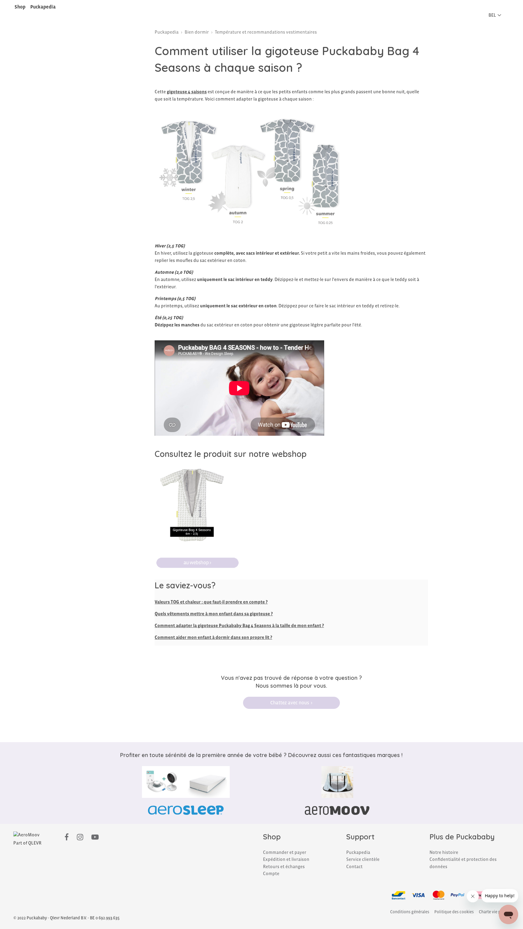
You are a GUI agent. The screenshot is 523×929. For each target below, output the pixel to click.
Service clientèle (363, 859)
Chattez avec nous (289, 702)
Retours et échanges (284, 866)
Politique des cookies (454, 912)
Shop (20, 6)
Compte (271, 873)
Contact (354, 866)
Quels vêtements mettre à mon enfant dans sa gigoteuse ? (214, 613)
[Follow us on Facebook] (66, 837)
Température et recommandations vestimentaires (266, 32)
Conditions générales (409, 912)
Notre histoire (443, 852)
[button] (496, 15)
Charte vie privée (494, 912)
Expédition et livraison (286, 859)
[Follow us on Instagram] (80, 837)
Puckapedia (43, 6)
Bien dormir (197, 32)
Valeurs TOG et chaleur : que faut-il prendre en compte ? (211, 602)
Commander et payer (284, 852)
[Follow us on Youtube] (95, 837)
